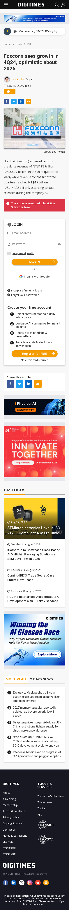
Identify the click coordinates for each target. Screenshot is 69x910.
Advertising (9, 799)
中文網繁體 (9, 848)
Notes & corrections (15, 835)
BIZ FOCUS (14, 490)
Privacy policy (11, 817)
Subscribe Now (20, 207)
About (6, 792)
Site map (8, 841)
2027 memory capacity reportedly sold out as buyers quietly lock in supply (34, 712)
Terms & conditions (14, 811)
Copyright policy (12, 823)
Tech (19, 44)
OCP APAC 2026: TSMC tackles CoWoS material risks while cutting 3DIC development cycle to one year (36, 741)
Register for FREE (34, 354)
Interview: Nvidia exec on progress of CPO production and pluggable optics (37, 754)
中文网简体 (9, 854)
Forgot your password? (25, 295)
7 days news (44, 802)
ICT (29, 44)
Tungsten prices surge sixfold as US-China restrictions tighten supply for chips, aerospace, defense (37, 726)
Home (7, 44)
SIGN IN (34, 262)
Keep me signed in (23, 253)
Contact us (9, 829)
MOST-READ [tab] (16, 679)
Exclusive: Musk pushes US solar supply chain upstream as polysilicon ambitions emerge (36, 697)
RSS (39, 814)
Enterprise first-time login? (26, 290)
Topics (41, 808)
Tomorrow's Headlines (50, 796)
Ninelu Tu (18, 79)
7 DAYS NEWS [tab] (41, 679)
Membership (10, 805)
